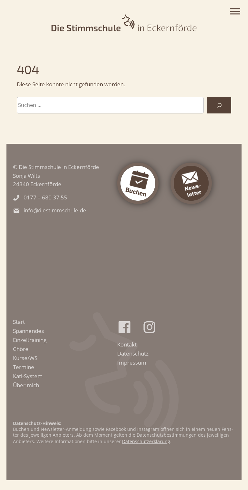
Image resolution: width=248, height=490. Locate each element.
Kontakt (127, 344)
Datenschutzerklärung (146, 441)
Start (19, 321)
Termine (23, 367)
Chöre (20, 349)
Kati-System (28, 376)
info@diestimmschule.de (55, 210)
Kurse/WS (25, 358)
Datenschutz (133, 353)
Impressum (131, 362)
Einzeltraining (29, 340)
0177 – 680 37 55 (45, 197)
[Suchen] (219, 105)
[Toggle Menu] (235, 11)
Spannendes (28, 331)
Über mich (26, 385)
